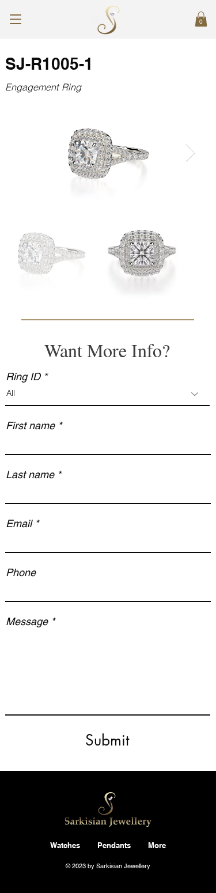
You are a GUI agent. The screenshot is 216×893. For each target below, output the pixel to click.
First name (30, 426)
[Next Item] (190, 153)
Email (19, 524)
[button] (201, 19)
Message (27, 621)
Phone (21, 572)
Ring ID (23, 377)
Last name (30, 475)
